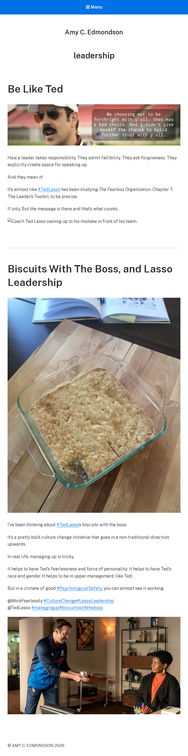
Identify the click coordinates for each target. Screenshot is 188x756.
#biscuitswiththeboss (81, 607)
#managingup (45, 607)
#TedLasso (49, 189)
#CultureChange (60, 600)
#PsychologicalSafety (79, 588)
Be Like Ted (35, 89)
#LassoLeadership (95, 600)
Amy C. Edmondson (94, 32)
